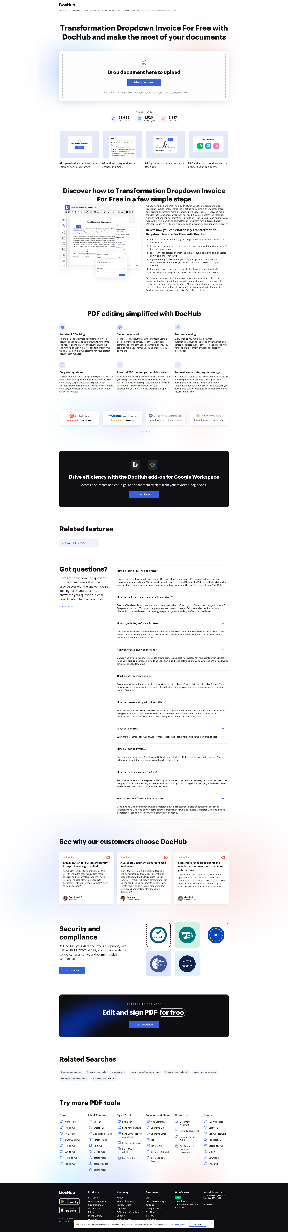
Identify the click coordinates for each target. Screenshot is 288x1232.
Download (214, 1157)
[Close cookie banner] (211, 1222)
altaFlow (150, 1215)
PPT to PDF (70, 1145)
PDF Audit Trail (216, 1121)
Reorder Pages (100, 1163)
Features (92, 1219)
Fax (152, 1139)
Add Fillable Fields (102, 1133)
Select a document (144, 82)
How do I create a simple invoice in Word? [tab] (141, 702)
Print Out (213, 1163)
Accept (197, 1224)
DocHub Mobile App (156, 1201)
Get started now (144, 1024)
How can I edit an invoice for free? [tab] (137, 772)
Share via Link (158, 1127)
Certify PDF (214, 1127)
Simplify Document (189, 1130)
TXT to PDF (70, 1127)
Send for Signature (131, 1127)
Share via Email (158, 1133)
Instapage (151, 1219)
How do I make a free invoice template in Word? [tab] (145, 597)
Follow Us (210, 1204)
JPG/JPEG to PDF (72, 1139)
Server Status (95, 1208)
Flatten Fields (100, 1139)
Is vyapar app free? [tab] (128, 728)
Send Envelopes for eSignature (132, 1135)
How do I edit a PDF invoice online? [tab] (137, 570)
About (120, 1197)
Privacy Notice (124, 1204)
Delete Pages (99, 1169)
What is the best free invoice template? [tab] (140, 798)
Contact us (64, 606)
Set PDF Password (217, 1133)
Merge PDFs (99, 1151)
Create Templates (160, 1151)
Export (212, 1151)
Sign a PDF (127, 1121)
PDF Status (156, 1145)
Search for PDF (216, 1145)
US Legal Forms (153, 1208)
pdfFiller (150, 1204)
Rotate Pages (99, 1157)
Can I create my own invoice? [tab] (134, 675)
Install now (144, 494)
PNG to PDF (70, 1133)
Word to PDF (71, 1121)
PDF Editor (93, 1197)
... (179, 1224)
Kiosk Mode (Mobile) (128, 1151)
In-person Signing (131, 1143)
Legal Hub (122, 1208)
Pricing (91, 1212)
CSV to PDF (70, 1151)
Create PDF (98, 1127)
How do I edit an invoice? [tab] (131, 748)
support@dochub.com (212, 1192)
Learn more (72, 970)
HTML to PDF (71, 1157)
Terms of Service (125, 1201)
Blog (148, 1197)
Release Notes (124, 1219)
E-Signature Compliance (129, 1212)
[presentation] (144, 76)
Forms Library (95, 1215)
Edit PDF (97, 1121)
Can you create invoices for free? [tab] (137, 649)
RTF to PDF (70, 1163)
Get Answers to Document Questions (187, 1149)
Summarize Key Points (187, 1138)
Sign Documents (96, 1204)
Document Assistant (185, 1123)
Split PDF (97, 1145)
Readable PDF (215, 1139)
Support (121, 1215)
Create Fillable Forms (158, 1159)
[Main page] (67, 5)
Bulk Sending (128, 1158)
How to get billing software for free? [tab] (138, 623)
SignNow (150, 1212)
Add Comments (158, 1121)
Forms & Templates (98, 1201)
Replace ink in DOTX (75, 543)
